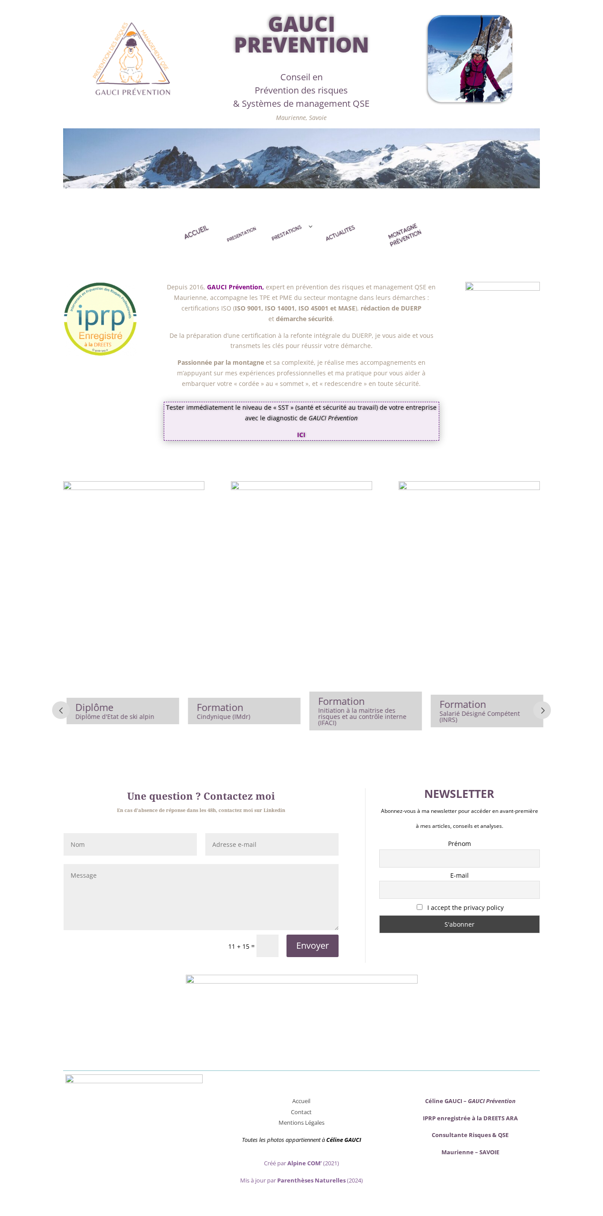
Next (542, 710)
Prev (61, 710)
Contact (301, 1112)
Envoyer (312, 945)
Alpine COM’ (304, 1163)
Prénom (459, 843)
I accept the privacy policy (465, 907)
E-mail (459, 875)
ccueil (303, 1101)
